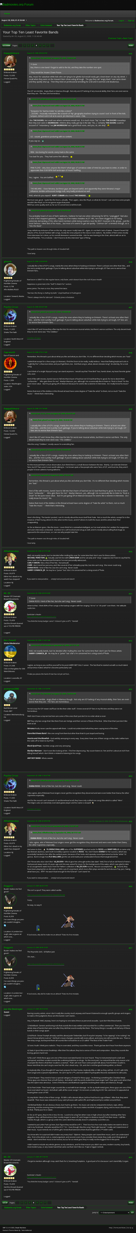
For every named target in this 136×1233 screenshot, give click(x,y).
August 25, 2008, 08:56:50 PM (37, 53)
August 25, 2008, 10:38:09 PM (37, 261)
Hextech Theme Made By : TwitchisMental (17, 1230)
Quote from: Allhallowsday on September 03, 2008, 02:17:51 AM (55, 645)
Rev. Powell (10, 640)
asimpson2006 (11, 688)
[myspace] (5, 928)
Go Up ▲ (130, 1228)
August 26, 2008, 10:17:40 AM (37, 409)
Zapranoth (9, 352)
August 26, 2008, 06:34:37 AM (37, 307)
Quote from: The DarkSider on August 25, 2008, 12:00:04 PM (53, 58)
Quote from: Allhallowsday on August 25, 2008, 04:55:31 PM (53, 99)
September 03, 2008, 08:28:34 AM (38, 593)
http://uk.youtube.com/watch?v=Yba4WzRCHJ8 (46, 895)
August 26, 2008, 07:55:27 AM (37, 352)
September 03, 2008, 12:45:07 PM (38, 776)
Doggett (8, 885)
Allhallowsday (11, 551)
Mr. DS (7, 593)
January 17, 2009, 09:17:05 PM (37, 1157)
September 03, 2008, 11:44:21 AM (38, 640)
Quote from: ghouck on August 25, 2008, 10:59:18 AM (51, 210)
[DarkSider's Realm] (5, 629)
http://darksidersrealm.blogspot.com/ (41, 617)
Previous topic (115, 38)
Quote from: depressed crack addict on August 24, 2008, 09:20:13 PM (58, 105)
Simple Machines (20, 1227)
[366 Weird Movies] (5, 675)
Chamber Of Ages (34, 338)
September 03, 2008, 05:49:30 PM (38, 821)
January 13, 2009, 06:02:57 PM (37, 886)
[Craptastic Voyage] (5, 293)
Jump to (95, 1212)
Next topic (128, 38)
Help (110, 1228)
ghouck (8, 261)
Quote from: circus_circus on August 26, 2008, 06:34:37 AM (53, 413)
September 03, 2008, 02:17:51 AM (38, 551)
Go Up (5, 1203)
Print (131, 46)
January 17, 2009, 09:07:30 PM (37, 1009)
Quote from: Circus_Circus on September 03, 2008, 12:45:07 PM (54, 826)
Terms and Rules (119, 1228)
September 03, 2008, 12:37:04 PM (38, 689)
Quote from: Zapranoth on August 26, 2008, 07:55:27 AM (52, 475)
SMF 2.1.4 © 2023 (8, 1227)
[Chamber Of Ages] (5, 336)
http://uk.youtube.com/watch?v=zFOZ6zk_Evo (45, 964)
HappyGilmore (11, 53)
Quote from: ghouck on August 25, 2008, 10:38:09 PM (51, 312)
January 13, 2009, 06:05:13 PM (37, 947)
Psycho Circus (11, 306)
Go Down (6, 46)
